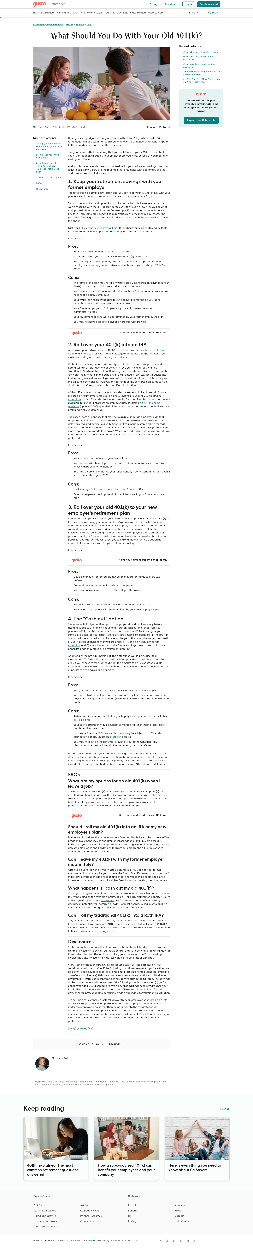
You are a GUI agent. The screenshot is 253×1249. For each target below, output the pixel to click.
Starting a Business (43, 13)
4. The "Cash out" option (49, 178)
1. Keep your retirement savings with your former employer (49, 147)
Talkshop (57, 4)
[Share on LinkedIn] (164, 127)
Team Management (116, 13)
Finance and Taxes (91, 13)
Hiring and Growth (67, 13)
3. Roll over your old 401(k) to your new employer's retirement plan (47, 167)
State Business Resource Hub (146, 13)
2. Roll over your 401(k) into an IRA (48, 156)
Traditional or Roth (156, 350)
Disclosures (42, 189)
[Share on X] (160, 127)
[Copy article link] (169, 127)
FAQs (39, 183)
